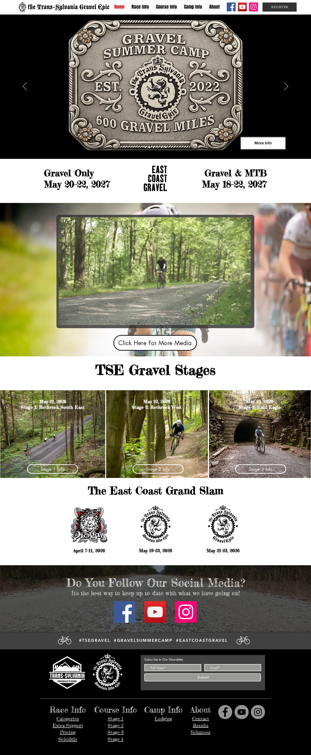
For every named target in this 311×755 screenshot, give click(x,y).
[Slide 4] (157, 147)
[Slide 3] (153, 147)
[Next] (286, 86)
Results (201, 725)
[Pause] (65, 319)
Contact (200, 718)
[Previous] (25, 86)
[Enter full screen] (244, 319)
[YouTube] (242, 6)
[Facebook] (231, 6)
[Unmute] (72, 319)
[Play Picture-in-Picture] (237, 319)
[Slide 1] (145, 147)
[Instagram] (253, 6)
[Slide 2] (149, 147)
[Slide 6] (165, 147)
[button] (140, 7)
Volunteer (201, 732)
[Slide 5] (161, 147)
